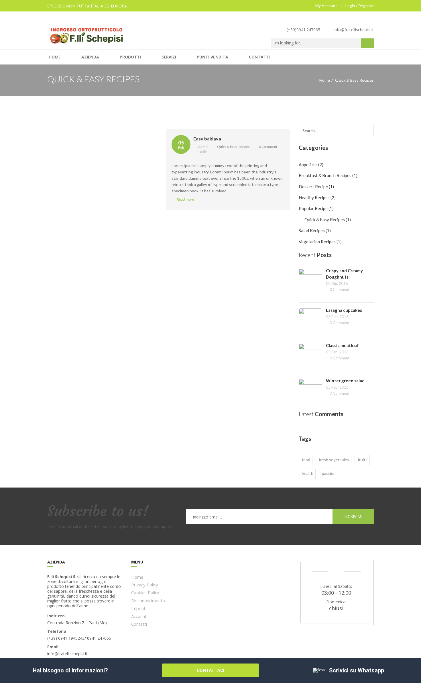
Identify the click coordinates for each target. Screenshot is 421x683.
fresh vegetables (334, 459)
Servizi (169, 57)
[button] (367, 43)
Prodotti (130, 57)
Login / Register (359, 5)
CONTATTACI (210, 670)
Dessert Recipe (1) (316, 186)
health (202, 151)
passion (329, 473)
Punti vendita (212, 57)
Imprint (138, 608)
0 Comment (268, 146)
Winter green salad (345, 380)
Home (55, 57)
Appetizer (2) (311, 164)
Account (139, 616)
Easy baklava (207, 138)
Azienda (90, 57)
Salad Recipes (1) (315, 230)
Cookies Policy (145, 592)
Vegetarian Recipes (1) (320, 241)
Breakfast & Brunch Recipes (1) (328, 175)
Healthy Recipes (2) (317, 197)
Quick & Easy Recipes (233, 146)
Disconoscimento (148, 600)
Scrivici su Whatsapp (356, 670)
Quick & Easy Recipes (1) (327, 219)
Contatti (259, 57)
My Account (326, 5)
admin (203, 146)
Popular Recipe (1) (316, 208)
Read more (185, 199)
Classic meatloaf (342, 345)
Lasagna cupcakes (344, 310)
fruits (362, 459)
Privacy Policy (144, 585)
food (306, 459)
